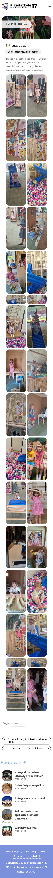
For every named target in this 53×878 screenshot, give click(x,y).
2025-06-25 (18, 45)
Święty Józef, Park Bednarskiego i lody (27, 741)
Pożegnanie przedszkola (30, 798)
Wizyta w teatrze (26, 828)
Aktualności (12, 851)
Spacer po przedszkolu (27, 856)
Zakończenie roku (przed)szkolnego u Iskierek (26, 815)
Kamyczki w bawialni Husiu (29, 748)
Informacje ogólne (35, 851)
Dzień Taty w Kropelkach (30, 785)
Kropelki (18, 723)
